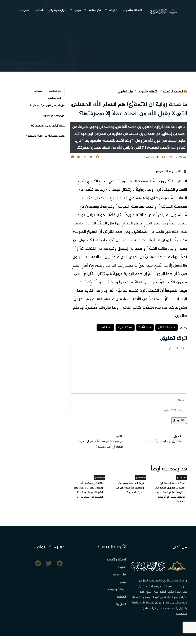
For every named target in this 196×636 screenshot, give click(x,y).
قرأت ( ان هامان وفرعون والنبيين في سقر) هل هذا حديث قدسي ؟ (130, 488)
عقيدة (113, 10)
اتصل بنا (24, 10)
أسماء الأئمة (145, 327)
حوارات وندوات (57, 10)
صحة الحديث (125, 327)
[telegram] (38, 564)
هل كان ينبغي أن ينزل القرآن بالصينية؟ (45, 136)
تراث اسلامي (125, 91)
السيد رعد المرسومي (167, 171)
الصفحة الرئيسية (173, 91)
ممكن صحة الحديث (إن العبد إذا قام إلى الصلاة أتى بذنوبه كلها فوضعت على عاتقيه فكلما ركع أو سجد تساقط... (170, 492)
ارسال (176, 420)
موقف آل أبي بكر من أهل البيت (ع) (48, 126)
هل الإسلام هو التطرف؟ (53, 116)
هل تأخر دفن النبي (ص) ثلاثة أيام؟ (47, 106)
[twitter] (49, 564)
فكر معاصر (95, 10)
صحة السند (105, 327)
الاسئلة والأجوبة (132, 10)
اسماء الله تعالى (166, 327)
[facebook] (60, 564)
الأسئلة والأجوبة (147, 91)
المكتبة (39, 10)
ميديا (77, 10)
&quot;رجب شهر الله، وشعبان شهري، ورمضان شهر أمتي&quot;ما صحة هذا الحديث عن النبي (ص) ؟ (88, 490)
